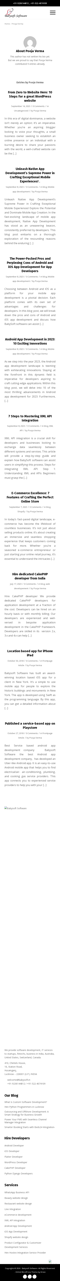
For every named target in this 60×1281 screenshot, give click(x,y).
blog (45, 186)
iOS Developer (11, 1151)
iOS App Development (15, 1231)
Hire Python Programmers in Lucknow (24, 1106)
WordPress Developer (15, 1162)
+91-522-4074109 (39, 3)
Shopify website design (16, 1237)
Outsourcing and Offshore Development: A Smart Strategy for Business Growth (26, 1113)
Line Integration (12, 1209)
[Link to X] (30, 1277)
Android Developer (14, 1145)
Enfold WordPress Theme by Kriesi (30, 1272)
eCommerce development (18, 1214)
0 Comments (39, 106)
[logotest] (24, 12)
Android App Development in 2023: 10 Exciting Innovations (30, 341)
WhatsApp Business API (16, 1192)
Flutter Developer (13, 1156)
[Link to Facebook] (25, 1277)
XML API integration (14, 1220)
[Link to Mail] (34, 1277)
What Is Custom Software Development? (25, 1102)
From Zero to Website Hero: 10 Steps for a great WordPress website (30, 96)
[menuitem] (51, 12)
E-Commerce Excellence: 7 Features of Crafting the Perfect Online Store (30, 497)
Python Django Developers (18, 1173)
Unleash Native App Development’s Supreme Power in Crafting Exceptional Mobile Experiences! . (30, 175)
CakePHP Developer (14, 1167)
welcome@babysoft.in (18, 1079)
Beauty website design (16, 1197)
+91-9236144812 (21, 3)
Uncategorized (21, 110)
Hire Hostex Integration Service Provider (25, 1252)
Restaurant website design (18, 1203)
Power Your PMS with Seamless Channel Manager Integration (25, 1121)
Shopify (21, 511)
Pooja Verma (40, 110)
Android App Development (18, 1225)
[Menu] (51, 12)
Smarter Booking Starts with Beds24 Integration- (29, 1127)
